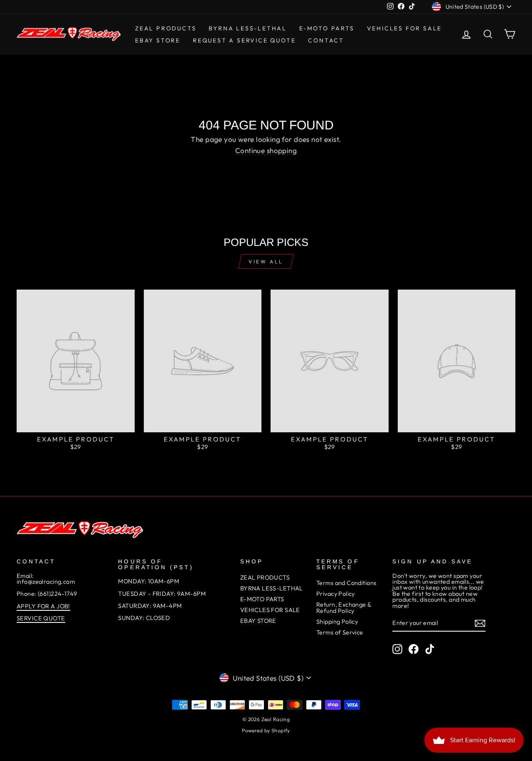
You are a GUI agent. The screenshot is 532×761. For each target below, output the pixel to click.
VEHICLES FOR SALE (404, 28)
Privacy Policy (335, 593)
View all (266, 261)
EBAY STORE (258, 621)
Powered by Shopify (266, 730)
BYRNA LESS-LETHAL (248, 28)
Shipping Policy (337, 621)
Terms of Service (339, 632)
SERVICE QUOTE (41, 618)
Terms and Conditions (346, 583)
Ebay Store (157, 40)
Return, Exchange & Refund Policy (343, 607)
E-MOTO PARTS (327, 28)
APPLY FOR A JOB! (43, 606)
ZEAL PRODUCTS (165, 28)
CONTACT (326, 40)
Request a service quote (244, 40)
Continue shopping (266, 150)
